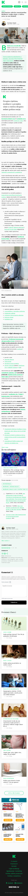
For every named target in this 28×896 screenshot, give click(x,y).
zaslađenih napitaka (7, 372)
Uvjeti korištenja (14, 868)
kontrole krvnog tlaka (10, 229)
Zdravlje (17, 6)
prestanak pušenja (9, 313)
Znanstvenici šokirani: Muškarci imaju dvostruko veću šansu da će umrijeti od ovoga (15, 431)
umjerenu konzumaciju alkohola (13, 315)
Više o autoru (5, 540)
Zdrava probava (7, 6)
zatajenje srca (21, 118)
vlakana (22, 409)
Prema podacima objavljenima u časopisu (12, 58)
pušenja (10, 227)
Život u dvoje (7, 660)
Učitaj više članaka (14, 793)
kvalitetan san (8, 319)
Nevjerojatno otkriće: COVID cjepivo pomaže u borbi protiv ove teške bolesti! (12, 692)
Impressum (14, 863)
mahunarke (7, 361)
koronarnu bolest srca (8, 118)
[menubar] (19, 2)
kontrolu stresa (8, 317)
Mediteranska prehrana (15, 374)
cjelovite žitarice (9, 359)
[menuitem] (19, 2)
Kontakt (14, 866)
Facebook (10, 883)
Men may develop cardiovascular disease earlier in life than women (15, 507)
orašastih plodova (12, 367)
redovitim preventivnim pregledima (11, 172)
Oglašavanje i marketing (14, 871)
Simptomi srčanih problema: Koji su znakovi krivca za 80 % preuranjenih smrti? (14, 437)
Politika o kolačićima (14, 876)
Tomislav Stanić (10, 528)
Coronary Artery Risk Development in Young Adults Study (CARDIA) (16, 516)
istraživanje (7, 483)
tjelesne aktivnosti (19, 227)
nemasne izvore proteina (11, 363)
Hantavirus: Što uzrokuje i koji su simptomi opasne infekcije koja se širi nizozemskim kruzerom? (13, 471)
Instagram (19, 883)
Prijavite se (14, 602)
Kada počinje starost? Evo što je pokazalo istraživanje (13, 635)
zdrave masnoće (9, 365)
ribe (19, 367)
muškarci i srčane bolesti (11, 486)
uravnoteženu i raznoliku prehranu (14, 311)
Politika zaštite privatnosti (14, 873)
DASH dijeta (5, 376)
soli (15, 372)
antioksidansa (5, 411)
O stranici (14, 861)
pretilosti (19, 349)
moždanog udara (18, 120)
